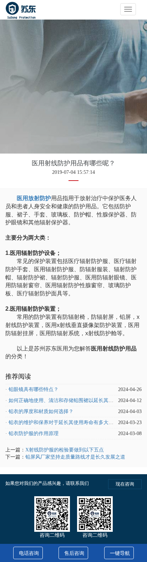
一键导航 (120, 553)
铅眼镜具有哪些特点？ (34, 389)
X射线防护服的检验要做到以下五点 (64, 450)
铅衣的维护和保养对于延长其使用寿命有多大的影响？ (68, 422)
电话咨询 (29, 553)
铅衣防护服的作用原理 (34, 433)
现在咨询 (125, 484)
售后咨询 (74, 553)
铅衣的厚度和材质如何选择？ (41, 411)
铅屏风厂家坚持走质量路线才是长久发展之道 (75, 457)
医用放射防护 (34, 198)
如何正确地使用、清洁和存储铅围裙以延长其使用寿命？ (71, 400)
